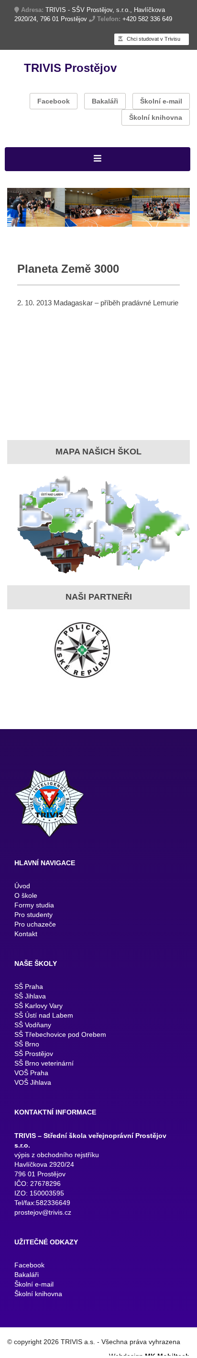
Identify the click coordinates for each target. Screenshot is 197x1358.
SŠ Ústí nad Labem (43, 1017)
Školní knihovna (155, 117)
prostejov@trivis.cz (42, 1214)
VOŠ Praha (31, 1075)
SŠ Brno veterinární (44, 1065)
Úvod (22, 888)
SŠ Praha (28, 989)
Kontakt (25, 936)
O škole (25, 897)
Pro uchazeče (35, 926)
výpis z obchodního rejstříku (56, 1157)
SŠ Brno (26, 1046)
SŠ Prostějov (33, 1056)
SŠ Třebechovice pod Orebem (60, 1037)
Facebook (53, 101)
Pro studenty (33, 916)
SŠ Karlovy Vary (38, 1008)
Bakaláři (105, 101)
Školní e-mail (161, 101)
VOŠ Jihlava (32, 1085)
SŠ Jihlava (30, 998)
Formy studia (34, 907)
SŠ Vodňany (32, 1027)
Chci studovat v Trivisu (152, 39)
